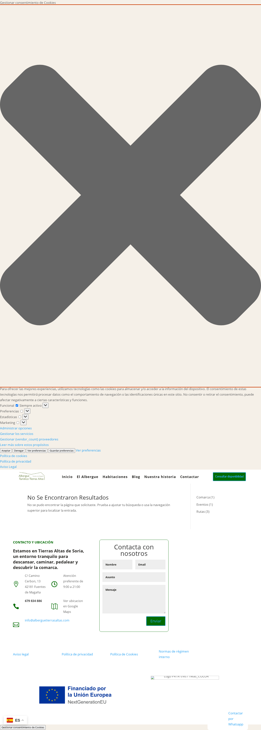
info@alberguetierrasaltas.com (47, 620)
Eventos (202, 504)
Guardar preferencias (62, 450)
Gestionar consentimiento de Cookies (23, 727)
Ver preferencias (37, 450)
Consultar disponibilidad (229, 477)
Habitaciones (115, 477)
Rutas (200, 511)
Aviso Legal (8, 466)
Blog (136, 477)
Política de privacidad (15, 461)
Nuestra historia (160, 477)
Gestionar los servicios (16, 433)
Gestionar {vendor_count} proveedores (29, 439)
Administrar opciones (16, 428)
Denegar (19, 450)
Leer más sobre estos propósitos (24, 445)
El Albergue (87, 477)
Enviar (155, 621)
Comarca (203, 497)
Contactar (189, 477)
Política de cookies (13, 456)
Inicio (67, 477)
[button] (130, 196)
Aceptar (6, 450)
